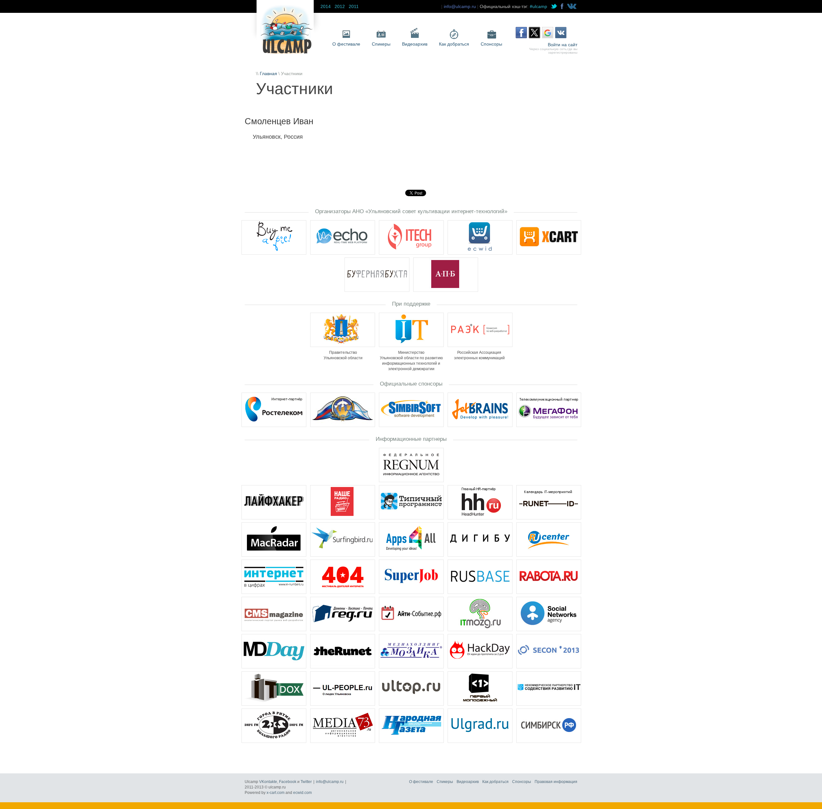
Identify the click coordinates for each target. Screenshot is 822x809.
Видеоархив (414, 44)
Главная (268, 73)
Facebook (287, 781)
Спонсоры (491, 44)
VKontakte (268, 781)
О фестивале (346, 44)
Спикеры (381, 44)
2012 (340, 6)
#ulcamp (538, 6)
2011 (354, 6)
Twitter (306, 781)
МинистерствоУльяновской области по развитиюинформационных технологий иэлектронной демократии (411, 360)
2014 (325, 6)
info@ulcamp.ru (460, 6)
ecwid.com (302, 792)
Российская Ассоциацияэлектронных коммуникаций (479, 355)
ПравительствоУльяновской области (343, 355)
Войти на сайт (562, 44)
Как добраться (454, 44)
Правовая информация (556, 781)
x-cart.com (275, 792)
